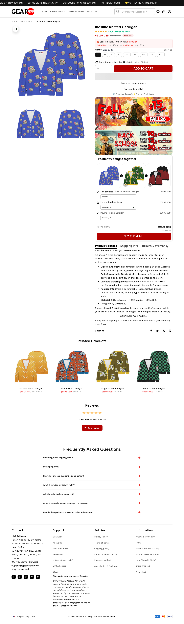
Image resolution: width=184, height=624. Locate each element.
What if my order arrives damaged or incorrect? (66, 503)
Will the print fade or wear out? (58, 494)
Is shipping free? (51, 466)
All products (26, 21)
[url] (25, 566)
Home (14, 21)
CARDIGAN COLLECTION (133, 316)
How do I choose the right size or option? (63, 476)
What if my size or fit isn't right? (59, 485)
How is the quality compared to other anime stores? (69, 512)
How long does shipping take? (58, 457)
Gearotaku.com (129, 320)
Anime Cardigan (115, 255)
